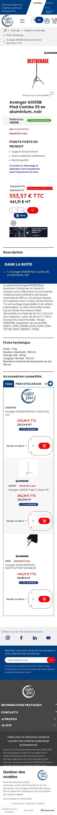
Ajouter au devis (15, 445)
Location (38, 3)
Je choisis (28, 810)
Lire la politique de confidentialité (17, 799)
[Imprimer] (13, 222)
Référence (16, 119)
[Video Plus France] (7, 21)
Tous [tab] (8, 384)
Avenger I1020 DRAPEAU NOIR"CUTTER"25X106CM (20, 566)
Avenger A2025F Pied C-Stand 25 (28, 489)
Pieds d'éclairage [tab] (28, 384)
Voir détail (28, 397)
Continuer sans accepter (9, 810)
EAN (11, 129)
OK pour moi (47, 810)
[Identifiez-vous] (47, 21)
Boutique (49, 3)
